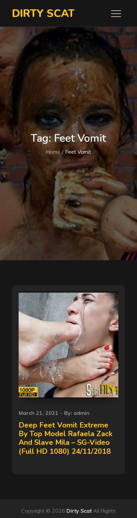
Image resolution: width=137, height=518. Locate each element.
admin (81, 413)
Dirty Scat (43, 13)
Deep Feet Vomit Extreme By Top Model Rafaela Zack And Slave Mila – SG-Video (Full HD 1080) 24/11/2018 (65, 438)
